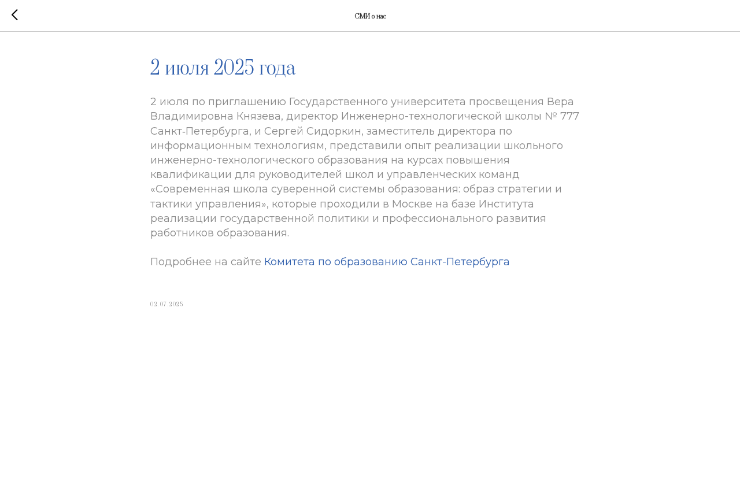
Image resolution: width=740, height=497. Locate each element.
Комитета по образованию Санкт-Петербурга (387, 261)
